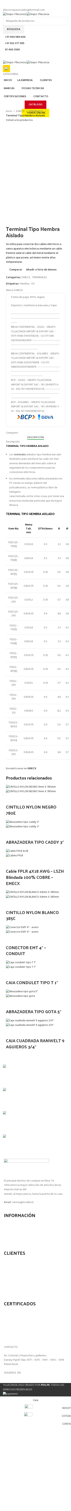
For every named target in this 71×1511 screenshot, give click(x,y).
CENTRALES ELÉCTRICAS (21, 1280)
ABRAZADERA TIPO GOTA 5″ (33, 1011)
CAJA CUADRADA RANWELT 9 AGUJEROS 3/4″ (35, 1044)
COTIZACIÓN (14, 1223)
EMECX (20, 111)
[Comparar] (32, 799)
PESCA (11, 1261)
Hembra (24, 283)
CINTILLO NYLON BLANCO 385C (32, 915)
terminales (20, 454)
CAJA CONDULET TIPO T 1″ (32, 982)
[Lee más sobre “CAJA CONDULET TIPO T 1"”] (11, 974)
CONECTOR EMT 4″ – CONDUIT (26, 950)
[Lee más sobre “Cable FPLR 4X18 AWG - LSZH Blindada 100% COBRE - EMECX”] (11, 863)
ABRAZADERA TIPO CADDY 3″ (35, 842)
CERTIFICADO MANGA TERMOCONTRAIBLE (32, 1331)
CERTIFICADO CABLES (19, 1318)
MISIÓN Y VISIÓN (17, 1236)
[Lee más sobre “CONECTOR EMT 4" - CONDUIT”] (11, 939)
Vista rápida (21, 799)
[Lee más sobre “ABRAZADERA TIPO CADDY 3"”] (11, 834)
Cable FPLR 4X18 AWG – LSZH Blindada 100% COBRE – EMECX (35, 877)
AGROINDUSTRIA (17, 1274)
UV (33, 283)
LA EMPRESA (14, 1230)
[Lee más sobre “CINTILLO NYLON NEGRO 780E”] (11, 799)
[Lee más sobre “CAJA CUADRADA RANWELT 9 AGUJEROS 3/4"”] (11, 1032)
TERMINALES (36, 111)
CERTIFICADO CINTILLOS (21, 1312)
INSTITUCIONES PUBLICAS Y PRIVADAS (29, 1286)
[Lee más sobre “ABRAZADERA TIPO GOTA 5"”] (11, 1003)
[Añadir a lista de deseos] (42, 799)
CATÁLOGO (35, 105)
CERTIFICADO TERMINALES (22, 1324)
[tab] (35, 438)
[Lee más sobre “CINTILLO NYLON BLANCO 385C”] (11, 904)
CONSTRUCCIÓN (16, 1267)
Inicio (9, 111)
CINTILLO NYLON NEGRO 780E (31, 810)
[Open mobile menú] (35, 56)
